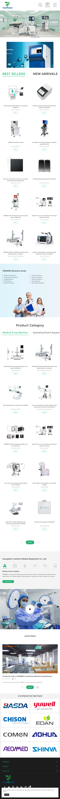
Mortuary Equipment (9, 283)
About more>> (8, 581)
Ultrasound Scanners (37, 275)
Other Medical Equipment (38, 283)
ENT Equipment (8, 281)
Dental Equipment (36, 281)
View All (30, 542)
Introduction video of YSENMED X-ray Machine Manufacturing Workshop (27, 676)
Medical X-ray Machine (15, 332)
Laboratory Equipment (37, 277)
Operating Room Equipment (11, 277)
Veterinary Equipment (37, 279)
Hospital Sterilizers (8, 279)
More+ (15, 112)
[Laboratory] (30, 55)
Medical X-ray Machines (10, 275)
